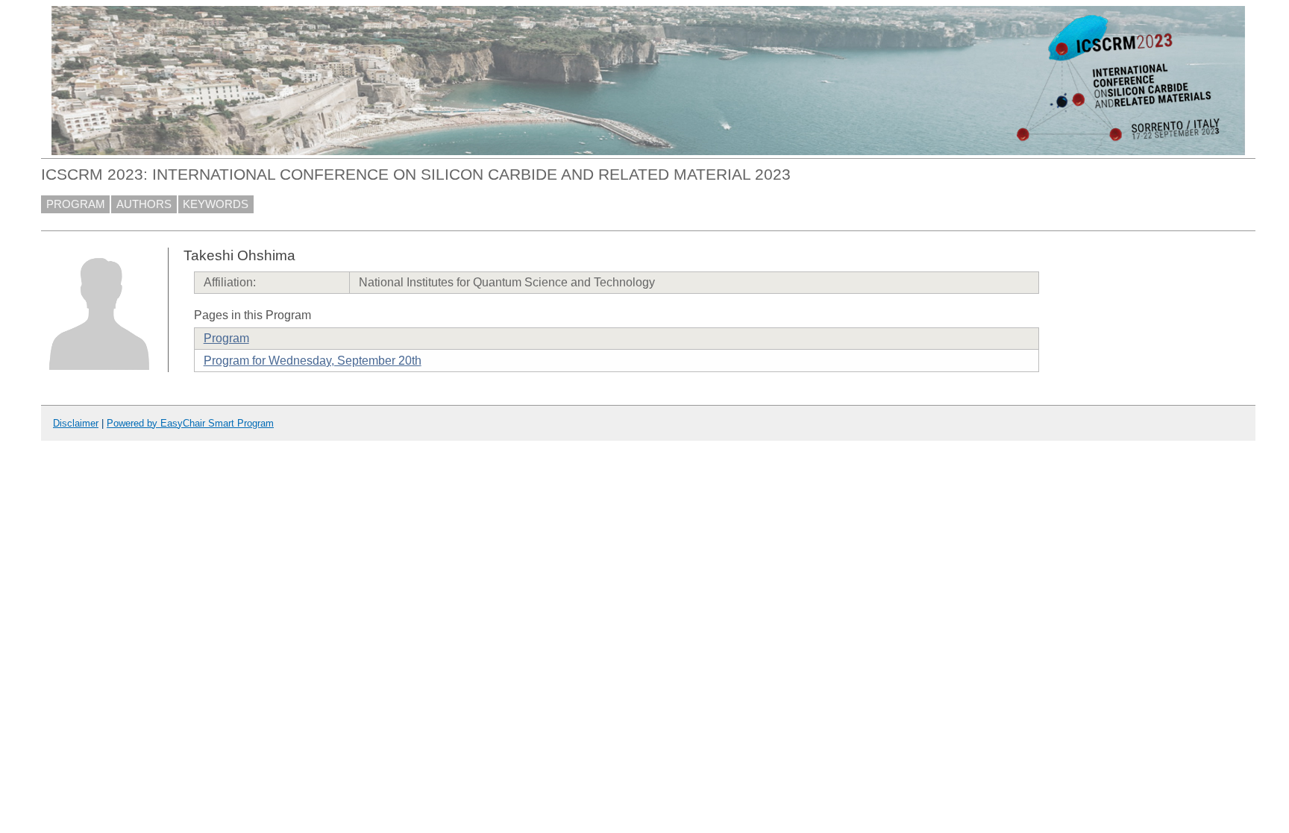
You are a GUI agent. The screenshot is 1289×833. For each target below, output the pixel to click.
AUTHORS (144, 204)
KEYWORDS (215, 204)
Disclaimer (75, 423)
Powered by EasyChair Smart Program (190, 423)
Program (226, 338)
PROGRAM (75, 204)
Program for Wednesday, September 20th (312, 360)
